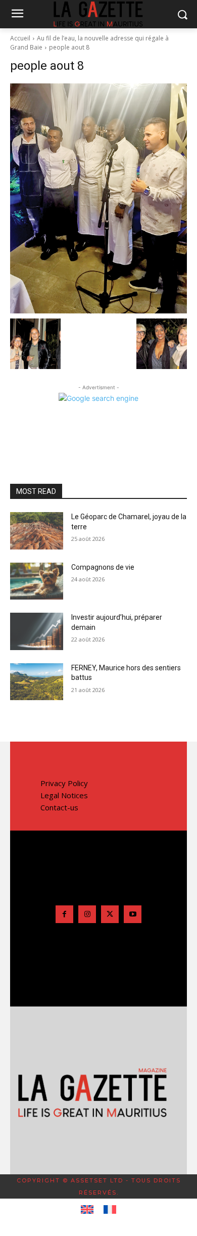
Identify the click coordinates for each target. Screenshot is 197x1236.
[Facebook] (64, 914)
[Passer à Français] (109, 1210)
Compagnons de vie (102, 567)
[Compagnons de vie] (36, 581)
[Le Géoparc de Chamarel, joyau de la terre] (36, 531)
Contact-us (59, 807)
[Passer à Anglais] (87, 1210)
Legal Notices (64, 795)
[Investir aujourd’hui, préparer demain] (36, 631)
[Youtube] (132, 914)
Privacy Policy (64, 783)
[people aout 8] (98, 198)
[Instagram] (87, 914)
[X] (110, 914)
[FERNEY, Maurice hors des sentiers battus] (36, 682)
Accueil (20, 38)
